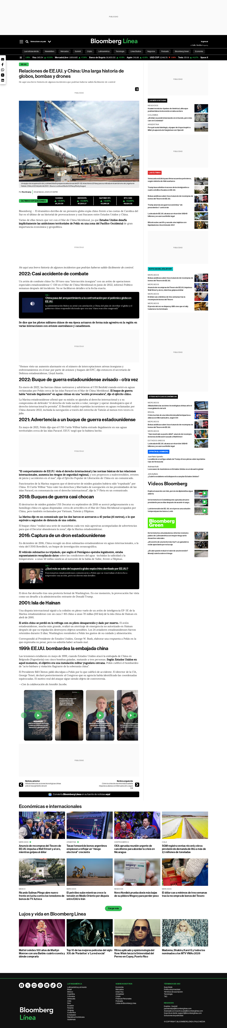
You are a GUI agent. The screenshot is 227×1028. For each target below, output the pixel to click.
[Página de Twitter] (27, 985)
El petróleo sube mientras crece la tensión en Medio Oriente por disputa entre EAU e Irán (88, 896)
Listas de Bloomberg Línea (126, 1003)
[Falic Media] (192, 45)
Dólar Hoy (119, 992)
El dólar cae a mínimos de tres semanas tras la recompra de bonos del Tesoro (184, 894)
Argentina (71, 994)
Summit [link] (78, 51)
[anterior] (21, 785)
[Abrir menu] (21, 41)
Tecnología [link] (120, 51)
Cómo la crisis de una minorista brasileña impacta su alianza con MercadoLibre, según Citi (116, 785)
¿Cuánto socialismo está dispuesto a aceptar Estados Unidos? (173, 476)
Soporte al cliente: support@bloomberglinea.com (183, 1013)
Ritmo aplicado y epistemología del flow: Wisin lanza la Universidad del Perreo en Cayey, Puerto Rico (134, 953)
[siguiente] (137, 785)
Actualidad (120, 994)
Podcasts (119, 1001)
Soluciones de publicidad (173, 1015)
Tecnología (168, 994)
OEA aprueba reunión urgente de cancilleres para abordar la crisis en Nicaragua (134, 849)
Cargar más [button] (113, 908)
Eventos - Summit (170, 1006)
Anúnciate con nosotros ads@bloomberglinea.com (183, 1011)
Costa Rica (71, 1012)
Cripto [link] (89, 51)
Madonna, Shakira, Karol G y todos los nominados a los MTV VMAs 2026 (183, 952)
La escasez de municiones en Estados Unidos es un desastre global (175, 469)
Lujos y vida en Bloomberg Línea (52, 914)
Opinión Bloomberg (158, 452)
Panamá (70, 1008)
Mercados (120, 989)
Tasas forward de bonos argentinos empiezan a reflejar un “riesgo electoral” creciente (87, 849)
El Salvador (71, 1015)
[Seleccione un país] (49, 41)
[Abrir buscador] (27, 41)
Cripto (118, 996)
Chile (69, 1001)
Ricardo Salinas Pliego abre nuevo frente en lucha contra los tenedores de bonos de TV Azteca (41, 896)
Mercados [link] (65, 51)
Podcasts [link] (165, 51)
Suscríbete (168, 987)
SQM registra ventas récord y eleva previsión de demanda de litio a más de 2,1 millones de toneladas (184, 849)
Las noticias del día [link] (31, 51)
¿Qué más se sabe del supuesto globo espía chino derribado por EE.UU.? (86, 568)
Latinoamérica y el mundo (77, 987)
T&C (165, 996)
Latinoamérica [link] (103, 51)
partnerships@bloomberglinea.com (177, 1008)
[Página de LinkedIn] (46, 985)
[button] (137, 89)
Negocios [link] (151, 51)
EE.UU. (24, 64)
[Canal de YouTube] (34, 985)
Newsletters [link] (49, 51)
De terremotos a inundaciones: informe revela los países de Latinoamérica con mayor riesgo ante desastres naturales (168, 535)
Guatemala (71, 1019)
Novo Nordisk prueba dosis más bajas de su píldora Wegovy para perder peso (136, 894)
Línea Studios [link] (136, 51)
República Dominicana (75, 1017)
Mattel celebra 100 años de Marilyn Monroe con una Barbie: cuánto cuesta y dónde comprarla (42, 953)
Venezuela (71, 999)
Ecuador (70, 1006)
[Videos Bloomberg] (178, 484)
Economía (119, 987)
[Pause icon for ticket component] (20, 57)
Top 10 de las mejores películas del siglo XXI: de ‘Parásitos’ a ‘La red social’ (89, 952)
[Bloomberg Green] (178, 523)
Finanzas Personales (123, 999)
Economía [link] (199, 51)
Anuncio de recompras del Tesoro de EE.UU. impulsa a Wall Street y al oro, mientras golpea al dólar (40, 849)
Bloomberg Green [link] (182, 51)
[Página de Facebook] (21, 985)
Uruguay (70, 1010)
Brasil (69, 989)
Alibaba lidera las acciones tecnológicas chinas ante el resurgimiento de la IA (43, 784)
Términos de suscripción (173, 992)
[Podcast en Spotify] (59, 985)
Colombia (71, 996)
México (70, 992)
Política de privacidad (172, 989)
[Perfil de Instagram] (40, 985)
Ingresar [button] (204, 41)
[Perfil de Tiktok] (53, 985)
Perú (69, 1003)
